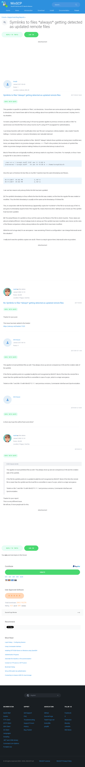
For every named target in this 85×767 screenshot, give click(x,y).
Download (41, 10)
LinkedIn (67, 726)
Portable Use (7, 747)
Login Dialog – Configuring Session (15, 642)
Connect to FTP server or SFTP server (16, 663)
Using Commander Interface (13, 646)
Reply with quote (10, 101)
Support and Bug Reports (16, 17)
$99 (17, 577)
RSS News (68, 730)
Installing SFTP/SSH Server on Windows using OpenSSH (21, 650)
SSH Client (6, 726)
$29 (10, 577)
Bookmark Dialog (10, 667)
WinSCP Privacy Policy (64, 761)
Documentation (64, 10)
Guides (5, 716)
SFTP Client (7, 723)
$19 (6, 577)
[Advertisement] (42, 58)
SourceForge (48, 716)
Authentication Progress (12, 654)
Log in (31, 34)
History (26, 726)
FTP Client (6, 720)
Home (8, 10)
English (33, 695)
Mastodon (68, 720)
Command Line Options (11, 743)
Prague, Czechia (24, 298)
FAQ (25, 716)
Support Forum (29, 723)
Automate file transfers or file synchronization (18, 658)
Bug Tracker (28, 730)
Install (52, 10)
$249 (21, 577)
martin (15, 289)
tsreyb (15, 81)
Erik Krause (16, 340)
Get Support (28, 713)
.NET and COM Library (10, 740)
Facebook (68, 713)
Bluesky (67, 723)
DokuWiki (47, 723)
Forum (76, 10)
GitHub (46, 713)
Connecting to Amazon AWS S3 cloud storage (18, 675)
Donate (42, 572)
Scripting (6, 737)
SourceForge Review (11, 612)
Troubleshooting (29, 720)
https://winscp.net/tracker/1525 (14, 326)
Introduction (28, 10)
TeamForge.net (49, 720)
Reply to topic (12, 34)
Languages (7, 733)
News (17, 10)
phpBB (46, 726)
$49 (14, 577)
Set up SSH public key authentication (15, 671)
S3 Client (6, 730)
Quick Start (7, 713)
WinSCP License (44, 761)
